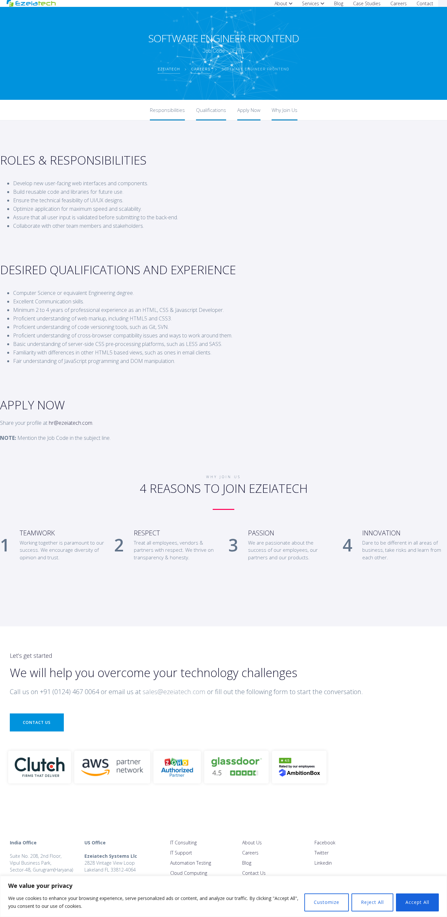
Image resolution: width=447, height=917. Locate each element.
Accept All (417, 902)
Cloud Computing (188, 873)
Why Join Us (284, 110)
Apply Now (248, 110)
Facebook (324, 842)
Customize (326, 902)
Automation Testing (190, 863)
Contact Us (37, 722)
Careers (250, 853)
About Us (252, 842)
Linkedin (323, 863)
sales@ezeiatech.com (174, 691)
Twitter (321, 853)
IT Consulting (183, 842)
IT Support (181, 853)
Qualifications (211, 110)
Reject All (372, 902)
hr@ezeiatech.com (70, 422)
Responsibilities (167, 110)
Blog (246, 863)
